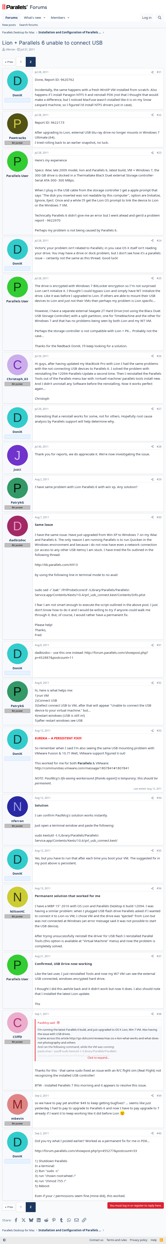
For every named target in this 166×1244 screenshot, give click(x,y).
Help (154, 1240)
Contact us (96, 1240)
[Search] (159, 18)
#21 (159, 72)
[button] (45, 18)
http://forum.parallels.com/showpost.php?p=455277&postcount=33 (86, 1151)
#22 (159, 115)
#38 (159, 1014)
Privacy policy (138, 1240)
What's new (32, 17)
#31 (159, 645)
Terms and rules (117, 1240)
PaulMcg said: (46, 1023)
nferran (10, 49)
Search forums (28, 25)
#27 (159, 409)
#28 (159, 446)
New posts (9, 25)
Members (58, 17)
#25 (159, 278)
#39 (159, 1095)
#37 (159, 956)
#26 (159, 356)
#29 (159, 479)
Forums (11, 17)
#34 (159, 798)
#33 (159, 730)
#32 (159, 683)
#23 (159, 153)
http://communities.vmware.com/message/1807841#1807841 (82, 768)
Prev (10, 62)
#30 (159, 517)
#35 (159, 850)
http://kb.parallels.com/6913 (56, 564)
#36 (159, 888)
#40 (159, 1133)
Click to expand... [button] (98, 1058)
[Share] (152, 72)
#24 (159, 240)
